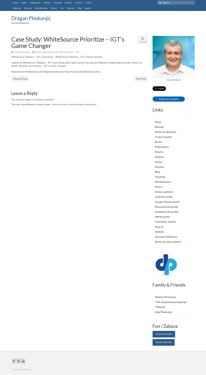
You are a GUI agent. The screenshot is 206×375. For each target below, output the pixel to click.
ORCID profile (162, 217)
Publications (162, 147)
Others (158, 187)
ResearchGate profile (166, 207)
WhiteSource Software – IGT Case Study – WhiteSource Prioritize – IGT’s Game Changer (56, 57)
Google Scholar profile (167, 202)
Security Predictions (166, 237)
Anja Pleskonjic (163, 312)
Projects (159, 157)
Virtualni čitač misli (163, 342)
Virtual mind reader (163, 334)
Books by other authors (168, 241)
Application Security (50, 52)
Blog (157, 172)
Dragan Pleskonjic (31, 18)
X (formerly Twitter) (165, 222)
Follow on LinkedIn (168, 99)
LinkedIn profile (163, 197)
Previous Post (20, 78)
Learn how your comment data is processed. (74, 104)
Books (158, 142)
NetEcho (159, 232)
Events (159, 162)
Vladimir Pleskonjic (165, 297)
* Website (160, 307)
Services (159, 167)
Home (158, 122)
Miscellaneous (163, 182)
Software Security (66, 52)
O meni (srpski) (163, 137)
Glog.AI (159, 227)
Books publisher (164, 192)
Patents (159, 152)
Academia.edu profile (166, 212)
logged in (29, 99)
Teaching (160, 177)
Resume (159, 127)
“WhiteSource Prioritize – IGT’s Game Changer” (42, 66)
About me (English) (165, 132)
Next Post (141, 78)
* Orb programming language (171, 302)
